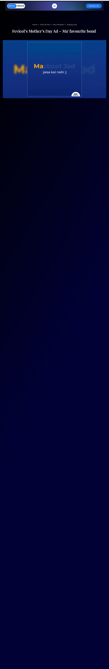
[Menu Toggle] (54, 5)
